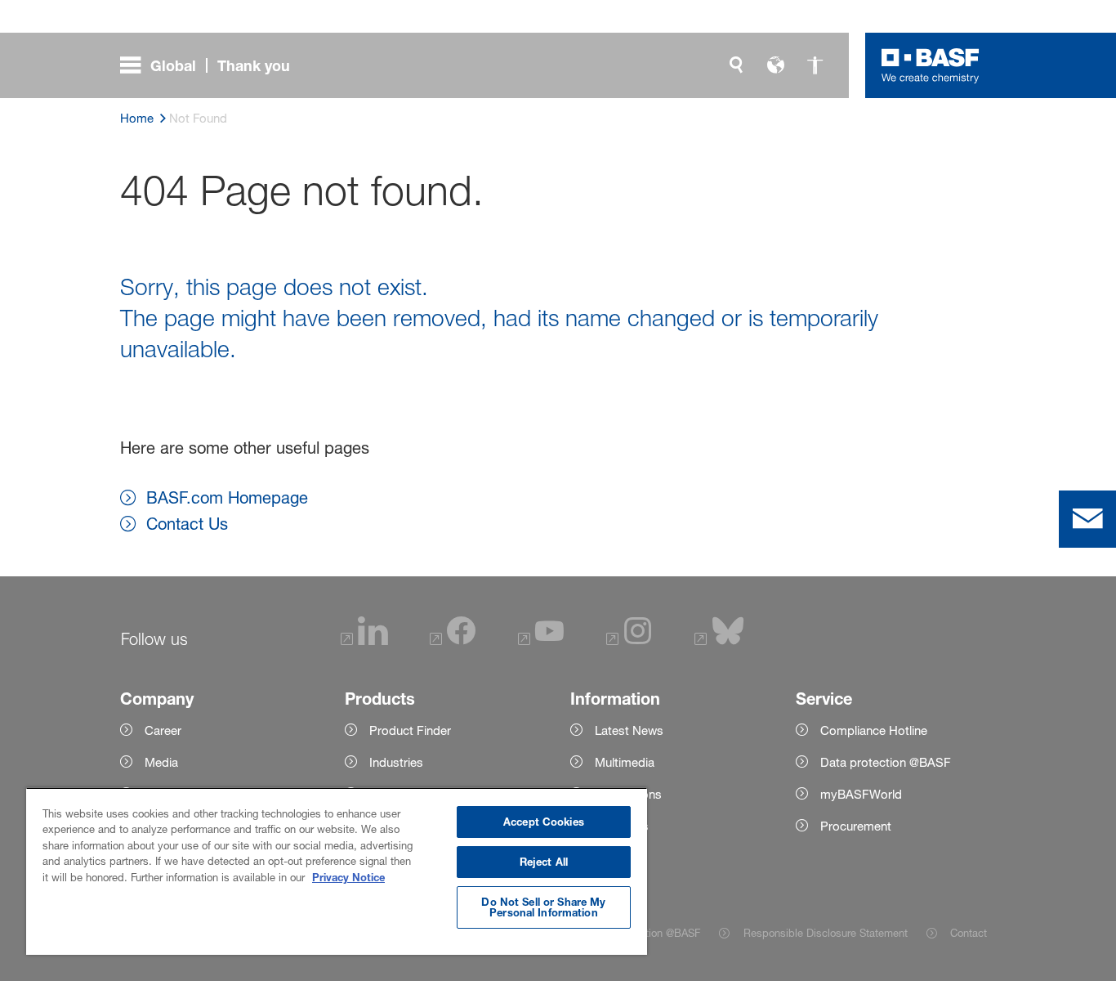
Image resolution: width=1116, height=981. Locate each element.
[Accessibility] (814, 65)
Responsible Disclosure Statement (825, 932)
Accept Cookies (543, 821)
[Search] (736, 65)
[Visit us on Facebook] (452, 641)
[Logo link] (931, 65)
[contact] (1087, 519)
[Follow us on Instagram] (629, 641)
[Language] (775, 65)
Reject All (544, 861)
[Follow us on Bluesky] (719, 641)
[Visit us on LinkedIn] (364, 641)
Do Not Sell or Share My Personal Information (543, 907)
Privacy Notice (348, 877)
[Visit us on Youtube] (541, 641)
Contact (968, 932)
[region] (336, 871)
